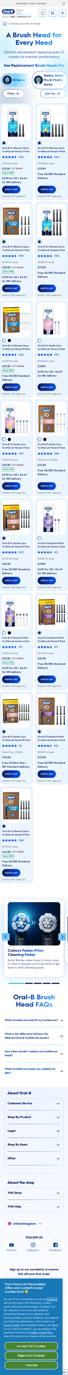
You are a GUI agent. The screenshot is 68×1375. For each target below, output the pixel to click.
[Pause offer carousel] (63, 3)
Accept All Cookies (31, 1346)
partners (52, 1299)
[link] (52, 13)
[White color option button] (9, 142)
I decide (31, 1365)
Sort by (50, 93)
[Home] (5, 24)
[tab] (16, 983)
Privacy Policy (12, 1325)
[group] (34, 940)
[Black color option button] (3, 142)
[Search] (42, 13)
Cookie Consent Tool (41, 1332)
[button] (5, 937)
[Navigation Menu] (62, 13)
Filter (11, 93)
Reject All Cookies (31, 1355)
